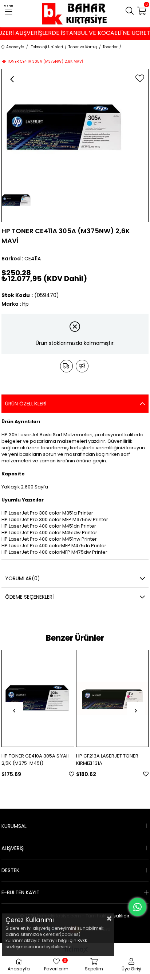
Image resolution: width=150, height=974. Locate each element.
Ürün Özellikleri (25, 403)
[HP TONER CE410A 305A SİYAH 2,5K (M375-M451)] (38, 698)
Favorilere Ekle (71, 774)
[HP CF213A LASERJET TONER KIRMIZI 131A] (112, 698)
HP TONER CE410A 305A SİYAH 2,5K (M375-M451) (35, 759)
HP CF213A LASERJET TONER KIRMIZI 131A (107, 759)
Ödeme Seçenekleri (29, 597)
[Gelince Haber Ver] (82, 366)
